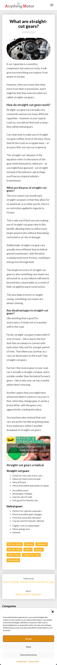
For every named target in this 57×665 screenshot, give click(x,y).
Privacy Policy (33, 661)
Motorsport (41, 544)
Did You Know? (14, 544)
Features (29, 544)
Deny (28, 646)
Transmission (13, 560)
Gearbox (38, 549)
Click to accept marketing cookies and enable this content (28, 448)
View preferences (28, 654)
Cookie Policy (22, 661)
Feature (28, 549)
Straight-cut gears (31, 555)
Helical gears (13, 555)
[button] (52, 611)
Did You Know (14, 549)
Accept (28, 638)
